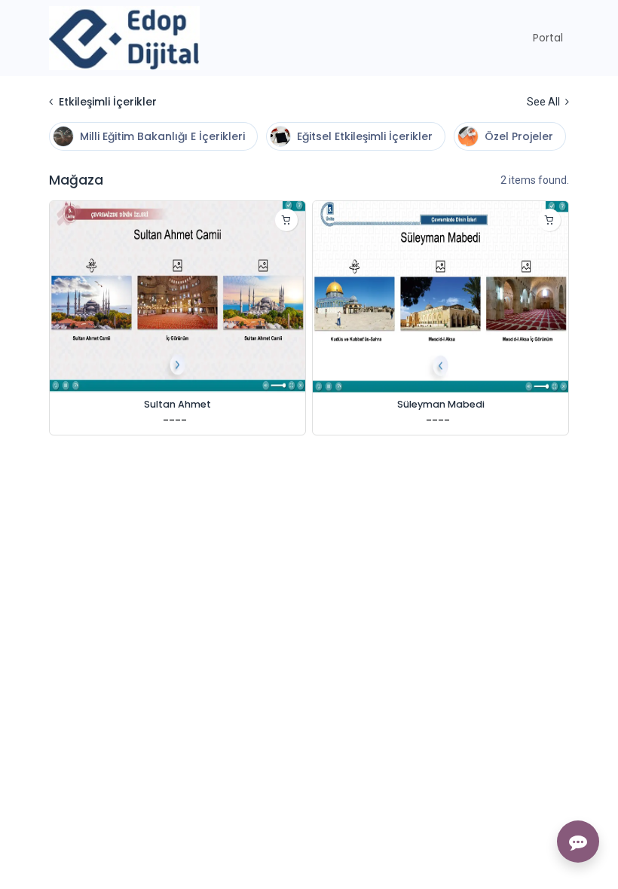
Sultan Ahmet (177, 404)
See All (544, 102)
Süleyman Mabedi (441, 404)
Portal (548, 37)
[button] (286, 220)
